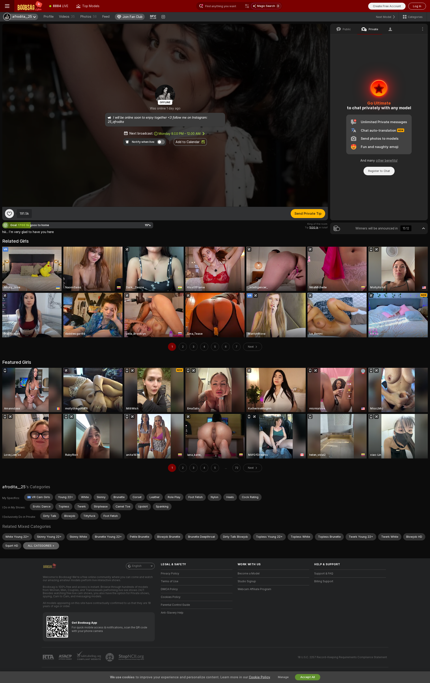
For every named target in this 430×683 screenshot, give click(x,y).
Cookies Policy (171, 597)
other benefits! (387, 160)
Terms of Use (169, 581)
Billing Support (323, 581)
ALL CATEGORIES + (41, 545)
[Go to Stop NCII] (131, 657)
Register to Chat (379, 171)
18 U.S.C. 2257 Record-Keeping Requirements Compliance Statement (342, 657)
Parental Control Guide (175, 604)
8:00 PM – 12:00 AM (179, 133)
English (137, 565)
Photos (88, 17)
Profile (48, 17)
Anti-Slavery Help (172, 612)
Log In (417, 6)
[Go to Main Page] (29, 6)
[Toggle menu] (7, 6)
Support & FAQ (323, 573)
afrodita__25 (14, 486)
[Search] (247, 6)
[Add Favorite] (9, 213)
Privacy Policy (170, 573)
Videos (67, 17)
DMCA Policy (169, 589)
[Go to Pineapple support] (110, 657)
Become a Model (249, 573)
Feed (106, 17)
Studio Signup (247, 581)
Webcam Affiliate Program (254, 589)
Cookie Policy (259, 677)
